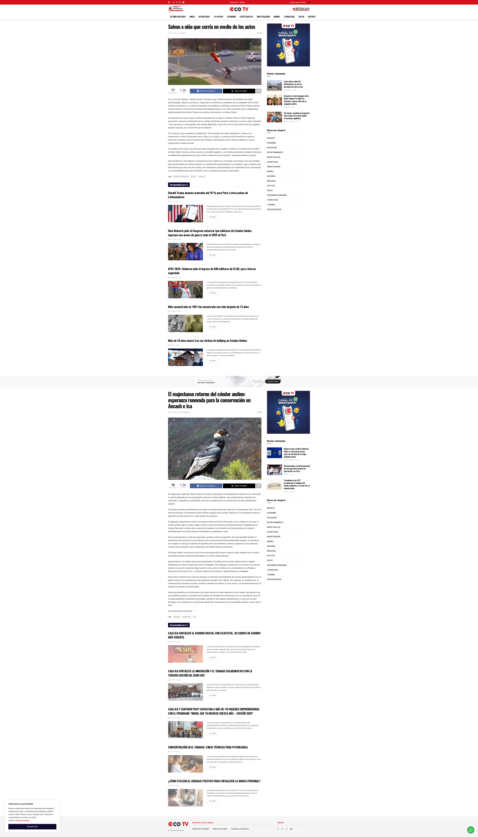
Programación (234, 2)
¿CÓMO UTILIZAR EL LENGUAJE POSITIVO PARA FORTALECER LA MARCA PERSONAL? (214, 781)
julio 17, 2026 (290, 491)
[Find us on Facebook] (173, 2)
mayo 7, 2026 (289, 474)
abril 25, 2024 (173, 33)
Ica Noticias (204, 16)
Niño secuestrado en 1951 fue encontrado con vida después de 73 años (208, 306)
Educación (272, 147)
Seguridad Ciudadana (277, 195)
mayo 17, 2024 (174, 345)
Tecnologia (289, 16)
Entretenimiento (275, 152)
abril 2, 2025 (173, 202)
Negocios (271, 181)
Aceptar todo (32, 826)
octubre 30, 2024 (175, 278)
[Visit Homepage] (239, 9)
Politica (271, 185)
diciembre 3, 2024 (175, 239)
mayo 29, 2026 (290, 107)
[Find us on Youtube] (183, 2)
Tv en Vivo (218, 16)
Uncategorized (274, 209)
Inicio (192, 16)
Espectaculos (246, 16)
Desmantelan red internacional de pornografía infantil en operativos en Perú (297, 468)
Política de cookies (22, 820)
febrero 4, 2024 (290, 90)
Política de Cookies (220, 829)
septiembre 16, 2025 (292, 460)
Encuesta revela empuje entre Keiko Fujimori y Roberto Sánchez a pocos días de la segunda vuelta (296, 99)
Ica (194, 617)
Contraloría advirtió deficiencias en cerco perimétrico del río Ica (293, 84)
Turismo (271, 204)
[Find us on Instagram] (180, 2)
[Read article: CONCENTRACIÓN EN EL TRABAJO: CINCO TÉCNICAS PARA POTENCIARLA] (185, 764)
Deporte (312, 16)
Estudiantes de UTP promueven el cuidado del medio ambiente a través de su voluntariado (297, 484)
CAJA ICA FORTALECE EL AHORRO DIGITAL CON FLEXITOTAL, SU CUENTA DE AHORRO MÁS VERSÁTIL (214, 635)
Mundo (277, 16)
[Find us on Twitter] (177, 2)
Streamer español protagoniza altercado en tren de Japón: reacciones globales (297, 115)
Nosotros (242, 2)
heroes (201, 176)
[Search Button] (309, 2)
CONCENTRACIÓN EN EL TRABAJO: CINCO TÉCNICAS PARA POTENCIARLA (208, 747)
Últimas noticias (178, 16)
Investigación (263, 16)
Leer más (213, 216)
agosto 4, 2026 (174, 642)
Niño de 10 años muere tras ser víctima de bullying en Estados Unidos (207, 340)
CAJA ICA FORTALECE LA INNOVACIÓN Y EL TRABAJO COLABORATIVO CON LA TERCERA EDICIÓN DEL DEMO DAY (210, 673)
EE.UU (193, 176)
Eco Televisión (179, 830)
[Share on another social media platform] (258, 91)
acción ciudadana (181, 176)
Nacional (271, 176)
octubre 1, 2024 (175, 311)
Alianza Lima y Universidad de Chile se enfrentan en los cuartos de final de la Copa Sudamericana (296, 452)
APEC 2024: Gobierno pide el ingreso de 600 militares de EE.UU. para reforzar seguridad (212, 270)
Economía (231, 16)
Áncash (177, 617)
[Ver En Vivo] (301, 9)
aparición (186, 617)
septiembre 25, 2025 (292, 121)
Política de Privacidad (200, 829)
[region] (32, 816)
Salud (301, 16)
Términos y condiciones (240, 829)
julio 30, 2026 (174, 786)
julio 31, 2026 (174, 752)
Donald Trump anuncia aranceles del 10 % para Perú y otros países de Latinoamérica (208, 194)
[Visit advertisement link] (288, 45)
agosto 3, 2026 (174, 718)
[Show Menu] (169, 2)
